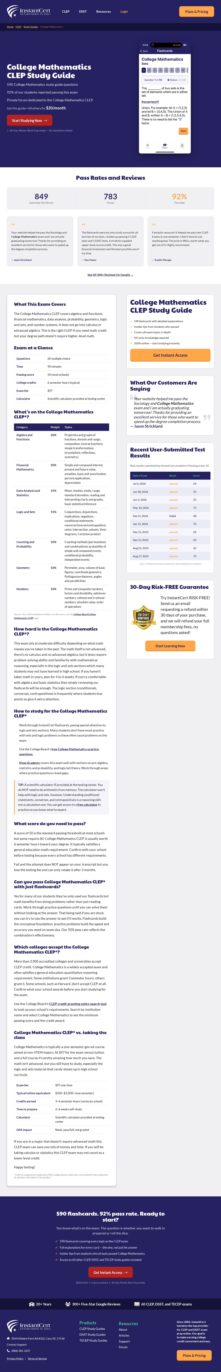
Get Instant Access (170, 355)
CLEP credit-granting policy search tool (78, 1004)
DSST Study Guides (92, 1334)
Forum (123, 1347)
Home (10, 26)
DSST (83, 11)
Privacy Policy (15, 1358)
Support (124, 1341)
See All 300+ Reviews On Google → (110, 275)
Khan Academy (29, 763)
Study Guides (31, 26)
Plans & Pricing (196, 12)
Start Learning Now (170, 646)
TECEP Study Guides (93, 1340)
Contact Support (17, 1344)
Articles (124, 1335)
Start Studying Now (27, 120)
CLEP (65, 11)
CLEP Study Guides (92, 1329)
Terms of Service (37, 1358)
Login (124, 11)
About (123, 1329)
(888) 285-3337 (20, 1350)
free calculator (87, 804)
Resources (103, 11)
